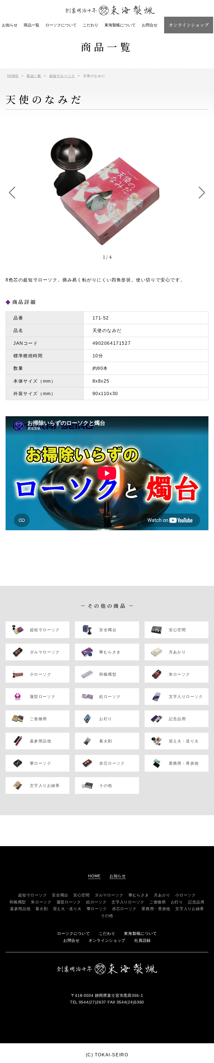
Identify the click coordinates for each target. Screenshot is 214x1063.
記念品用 (196, 902)
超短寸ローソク (32, 895)
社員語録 (142, 940)
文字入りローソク (127, 902)
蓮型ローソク (69, 902)
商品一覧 (31, 25)
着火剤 (41, 908)
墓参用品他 (20, 908)
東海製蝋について (120, 25)
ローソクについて (61, 25)
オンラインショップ (189, 25)
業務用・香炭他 (156, 908)
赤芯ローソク (124, 908)
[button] (12, 193)
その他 (107, 915)
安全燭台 (60, 895)
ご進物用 (157, 902)
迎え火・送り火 (67, 908)
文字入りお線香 (189, 908)
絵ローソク (96, 902)
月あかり (162, 895)
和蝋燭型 (17, 902)
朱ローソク (41, 902)
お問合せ (149, 25)
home (94, 876)
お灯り (177, 902)
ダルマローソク (109, 895)
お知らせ (10, 25)
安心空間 (81, 895)
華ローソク (97, 908)
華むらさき (138, 895)
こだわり (90, 25)
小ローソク (185, 895)
